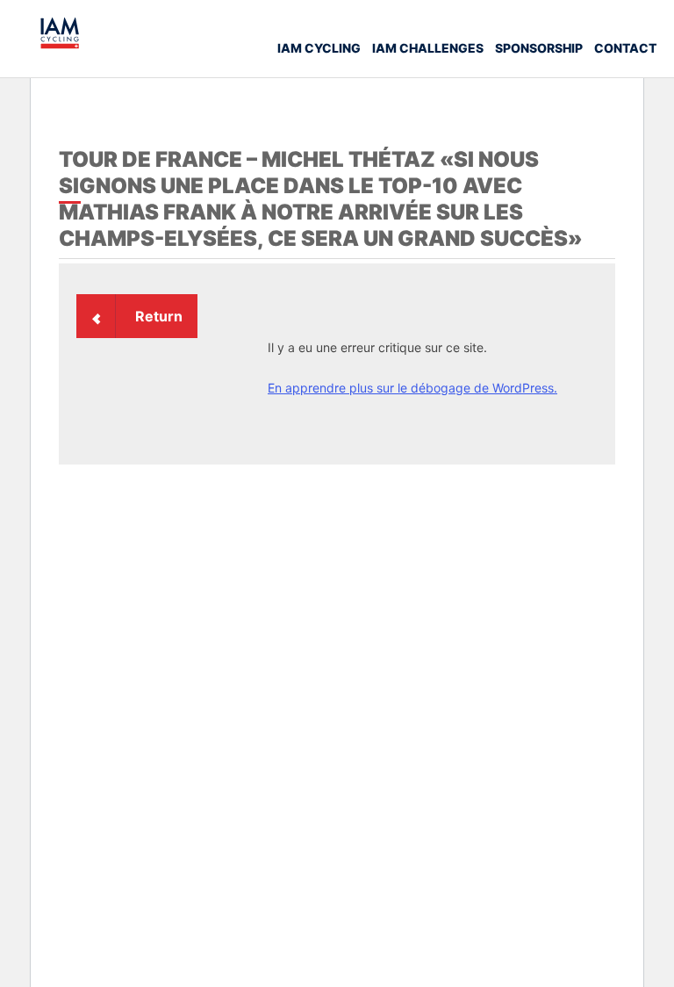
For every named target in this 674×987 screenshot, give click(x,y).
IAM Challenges (428, 47)
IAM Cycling (319, 47)
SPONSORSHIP (539, 47)
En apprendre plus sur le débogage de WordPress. (412, 387)
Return (159, 316)
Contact (625, 47)
